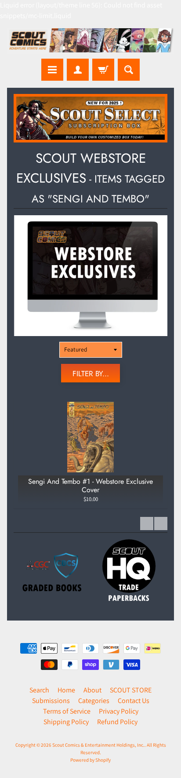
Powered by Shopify (90, 760)
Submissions (51, 700)
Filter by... (90, 373)
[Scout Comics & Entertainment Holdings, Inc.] (90, 41)
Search (39, 690)
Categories (93, 700)
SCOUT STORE (131, 690)
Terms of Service (66, 711)
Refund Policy (117, 721)
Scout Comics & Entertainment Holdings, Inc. (98, 745)
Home (66, 690)
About (92, 690)
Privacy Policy (118, 711)
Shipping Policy (66, 721)
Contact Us (133, 700)
